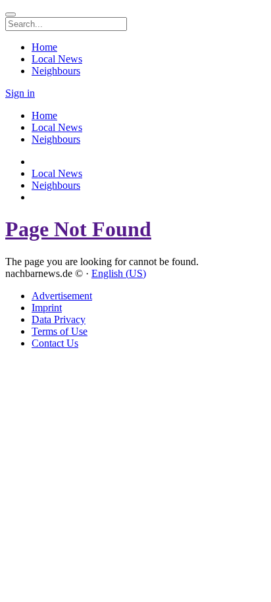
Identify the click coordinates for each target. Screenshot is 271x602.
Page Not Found (78, 229)
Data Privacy (59, 319)
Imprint (47, 307)
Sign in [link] (20, 93)
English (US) (118, 273)
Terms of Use (59, 331)
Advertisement (62, 295)
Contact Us (55, 343)
